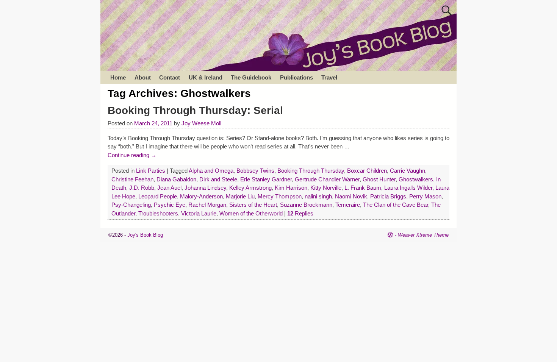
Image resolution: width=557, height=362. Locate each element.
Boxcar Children (367, 170)
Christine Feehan (132, 179)
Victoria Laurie (198, 213)
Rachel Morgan (207, 204)
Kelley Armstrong (250, 187)
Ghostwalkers (416, 179)
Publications (296, 77)
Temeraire (347, 204)
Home (118, 77)
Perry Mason (425, 196)
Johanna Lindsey (205, 187)
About (143, 77)
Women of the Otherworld (251, 213)
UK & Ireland (205, 77)
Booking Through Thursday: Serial (195, 110)
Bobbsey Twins (255, 170)
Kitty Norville (325, 187)
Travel (329, 77)
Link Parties (150, 170)
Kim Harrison (291, 187)
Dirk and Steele (218, 179)
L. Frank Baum (362, 187)
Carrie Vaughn (407, 170)
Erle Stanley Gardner (266, 179)
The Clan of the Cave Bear (395, 204)
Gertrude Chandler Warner (327, 179)
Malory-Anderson (201, 196)
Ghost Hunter (379, 179)
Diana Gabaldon (176, 179)
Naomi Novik (351, 196)
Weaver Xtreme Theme (423, 235)
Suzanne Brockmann (306, 204)
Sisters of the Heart (253, 204)
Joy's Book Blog (145, 235)
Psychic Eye (169, 204)
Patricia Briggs (388, 196)
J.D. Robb (141, 187)
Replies (300, 213)
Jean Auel (169, 187)
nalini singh (318, 196)
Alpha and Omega (211, 170)
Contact (169, 77)
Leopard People (157, 196)
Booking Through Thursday (310, 170)
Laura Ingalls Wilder (408, 187)
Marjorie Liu (240, 196)
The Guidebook (251, 77)
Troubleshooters (158, 213)
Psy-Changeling (131, 204)
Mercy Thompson (280, 196)
